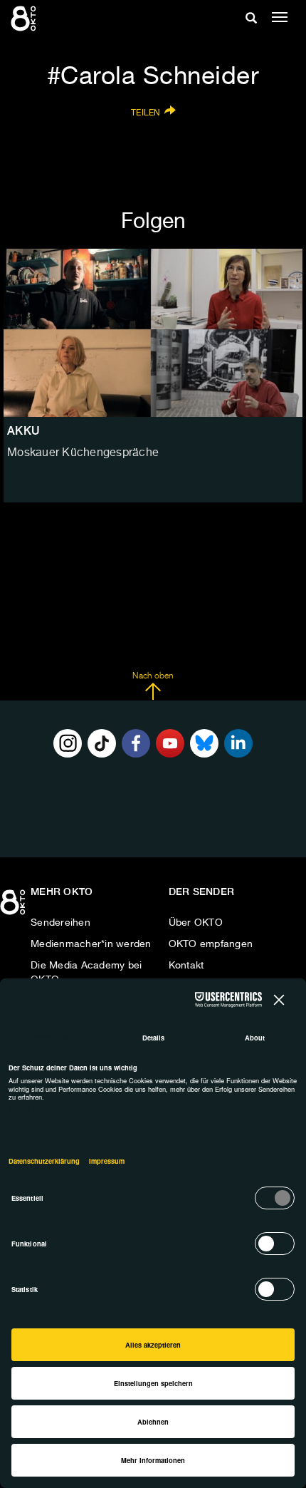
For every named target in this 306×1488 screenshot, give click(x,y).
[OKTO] (25, 18)
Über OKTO (196, 923)
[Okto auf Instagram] (67, 743)
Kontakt (186, 966)
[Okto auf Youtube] (170, 743)
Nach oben (152, 676)
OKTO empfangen (211, 944)
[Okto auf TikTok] (102, 743)
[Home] (14, 907)
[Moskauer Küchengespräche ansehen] (153, 333)
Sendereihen (60, 923)
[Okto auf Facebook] (136, 743)
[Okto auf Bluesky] (204, 743)
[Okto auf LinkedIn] (238, 743)
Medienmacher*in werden (91, 944)
